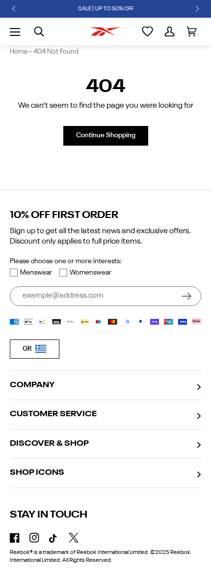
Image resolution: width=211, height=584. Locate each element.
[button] (14, 9)
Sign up (186, 296)
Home (19, 51)
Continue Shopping (105, 135)
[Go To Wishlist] (147, 31)
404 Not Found (56, 51)
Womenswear (90, 272)
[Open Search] (39, 31)
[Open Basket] (191, 31)
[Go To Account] (169, 31)
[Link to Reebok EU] (105, 31)
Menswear (36, 272)
